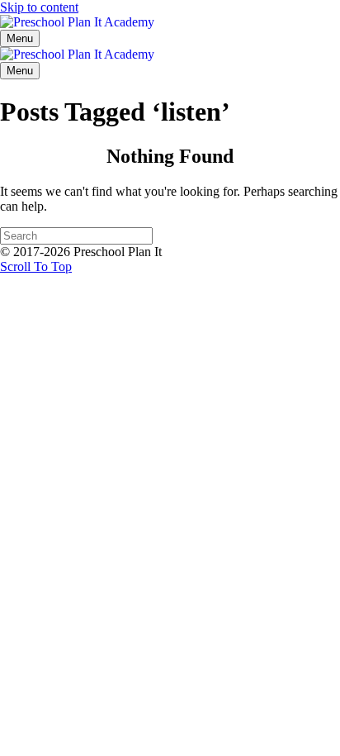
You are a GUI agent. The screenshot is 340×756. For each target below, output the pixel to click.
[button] (36, 266)
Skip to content (39, 7)
